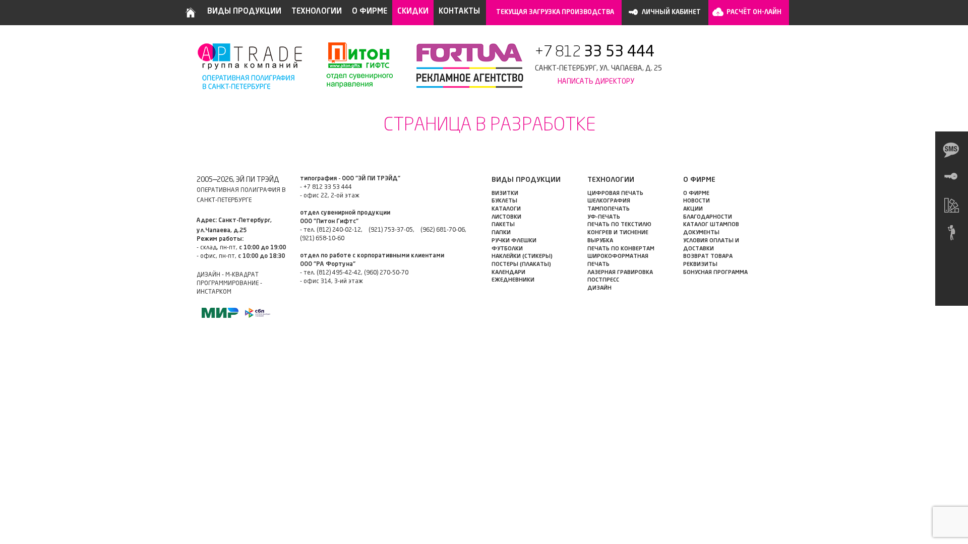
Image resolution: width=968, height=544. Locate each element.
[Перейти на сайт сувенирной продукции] (354, 65)
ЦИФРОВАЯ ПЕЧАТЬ (615, 193)
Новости (696, 201)
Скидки (413, 12)
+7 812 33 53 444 (328, 187)
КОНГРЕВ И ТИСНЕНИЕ (617, 233)
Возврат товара (708, 256)
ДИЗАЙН (599, 288)
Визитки (505, 193)
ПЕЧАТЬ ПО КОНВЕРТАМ (620, 249)
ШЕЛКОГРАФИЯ (608, 201)
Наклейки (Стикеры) (522, 256)
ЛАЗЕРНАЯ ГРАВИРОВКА (620, 273)
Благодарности (707, 217)
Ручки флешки (514, 241)
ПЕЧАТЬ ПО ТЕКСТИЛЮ (619, 225)
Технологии (316, 12)
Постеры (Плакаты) (521, 264)
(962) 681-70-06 (442, 230)
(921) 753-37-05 (391, 230)
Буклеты (504, 201)
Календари (508, 273)
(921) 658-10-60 (322, 239)
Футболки (507, 249)
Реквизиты (700, 264)
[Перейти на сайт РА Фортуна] (463, 65)
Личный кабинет (671, 12)
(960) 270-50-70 (386, 273)
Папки (501, 233)
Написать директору (596, 81)
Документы (701, 233)
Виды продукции (244, 12)
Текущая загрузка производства (555, 12)
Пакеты (503, 225)
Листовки (506, 217)
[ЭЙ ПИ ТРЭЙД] (251, 65)
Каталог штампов (711, 225)
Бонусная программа (715, 273)
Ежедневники (513, 280)
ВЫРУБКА (600, 241)
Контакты (459, 12)
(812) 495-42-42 (339, 273)
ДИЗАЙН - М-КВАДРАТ (228, 275)
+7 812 (594, 52)
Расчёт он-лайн (754, 12)
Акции (693, 209)
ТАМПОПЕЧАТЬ (608, 209)
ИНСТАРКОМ (214, 292)
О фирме (369, 12)
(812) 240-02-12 (339, 230)
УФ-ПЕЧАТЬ (603, 217)
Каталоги (506, 209)
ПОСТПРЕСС (603, 280)
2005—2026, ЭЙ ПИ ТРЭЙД (238, 179)
